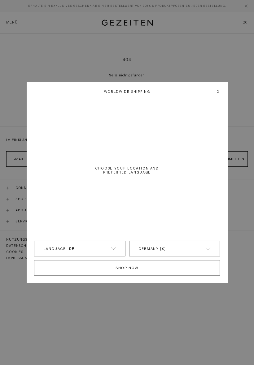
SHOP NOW (127, 268)
